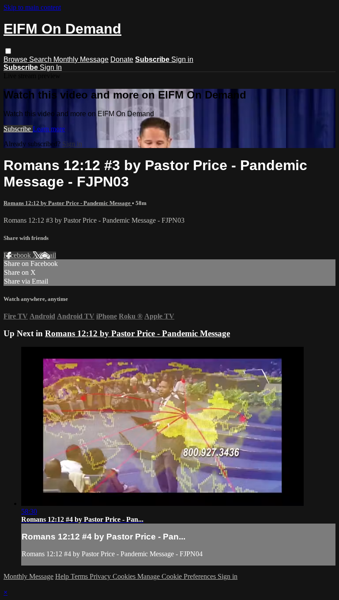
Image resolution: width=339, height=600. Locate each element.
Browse (16, 59)
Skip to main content (32, 7)
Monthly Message (81, 59)
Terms (80, 576)
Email (48, 255)
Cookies (125, 576)
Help (63, 576)
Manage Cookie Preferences (177, 576)
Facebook (18, 255)
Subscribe (18, 129)
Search (41, 59)
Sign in (182, 59)
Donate (121, 59)
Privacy (101, 576)
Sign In (51, 67)
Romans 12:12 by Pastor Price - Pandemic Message (68, 203)
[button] (8, 51)
